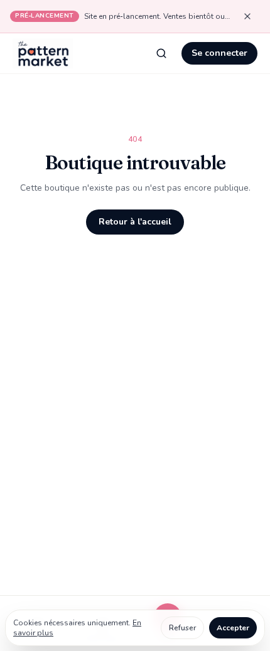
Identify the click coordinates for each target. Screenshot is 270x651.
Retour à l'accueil (135, 222)
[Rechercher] (161, 53)
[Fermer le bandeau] (247, 16)
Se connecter (219, 53)
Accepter (233, 628)
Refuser (182, 628)
